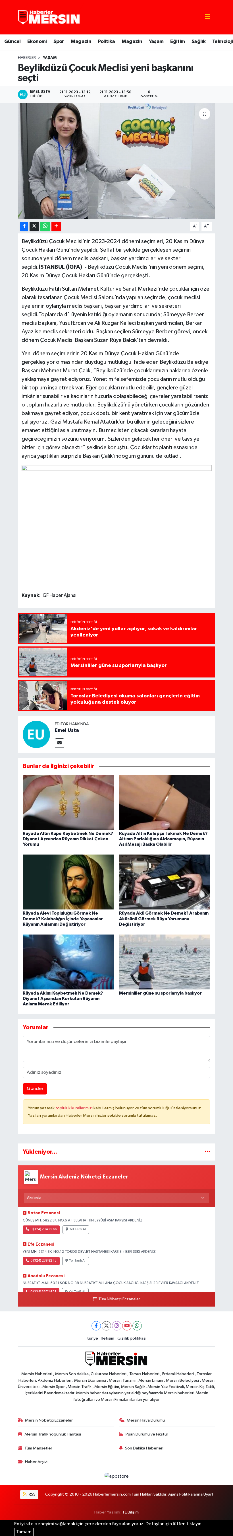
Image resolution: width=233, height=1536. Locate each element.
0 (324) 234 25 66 (43, 1229)
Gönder (35, 1088)
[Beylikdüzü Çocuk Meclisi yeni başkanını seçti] (116, 161)
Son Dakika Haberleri (144, 1448)
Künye (92, 1338)
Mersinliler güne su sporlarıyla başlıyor (160, 993)
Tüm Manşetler (38, 1448)
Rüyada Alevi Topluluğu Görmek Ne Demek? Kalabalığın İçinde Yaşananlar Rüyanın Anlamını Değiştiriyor (63, 918)
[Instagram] (116, 1325)
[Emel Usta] (36, 734)
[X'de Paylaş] (34, 226)
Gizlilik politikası (131, 1338)
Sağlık (198, 41)
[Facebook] (96, 1325)
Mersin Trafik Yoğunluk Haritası (52, 1434)
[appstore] (116, 1476)
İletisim (107, 1338)
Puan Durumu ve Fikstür (147, 1434)
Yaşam (156, 41)
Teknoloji (222, 41)
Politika (106, 41)
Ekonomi (37, 41)
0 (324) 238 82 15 (43, 1260)
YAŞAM (50, 58)
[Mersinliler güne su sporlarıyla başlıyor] (165, 961)
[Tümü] (207, 1151)
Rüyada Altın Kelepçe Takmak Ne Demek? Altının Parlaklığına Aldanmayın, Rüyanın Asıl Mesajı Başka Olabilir (163, 839)
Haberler (27, 58)
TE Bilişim (130, 1512)
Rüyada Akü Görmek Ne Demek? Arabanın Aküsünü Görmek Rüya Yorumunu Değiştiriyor (164, 918)
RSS (32, 1494)
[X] (106, 1325)
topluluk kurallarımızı (74, 1108)
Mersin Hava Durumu (146, 1420)
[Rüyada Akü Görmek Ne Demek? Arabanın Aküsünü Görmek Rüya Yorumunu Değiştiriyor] (165, 882)
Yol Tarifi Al (77, 1229)
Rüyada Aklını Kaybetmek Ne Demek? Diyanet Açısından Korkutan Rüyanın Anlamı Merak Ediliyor (63, 998)
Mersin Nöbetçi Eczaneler (49, 1420)
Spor (58, 41)
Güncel (12, 41)
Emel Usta (67, 730)
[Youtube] (127, 1325)
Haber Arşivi (36, 1462)
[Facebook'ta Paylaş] (24, 226)
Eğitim (177, 41)
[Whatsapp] (137, 1325)
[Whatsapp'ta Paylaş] (45, 226)
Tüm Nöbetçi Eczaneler (119, 1299)
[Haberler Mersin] (49, 17)
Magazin (81, 41)
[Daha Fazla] (56, 226)
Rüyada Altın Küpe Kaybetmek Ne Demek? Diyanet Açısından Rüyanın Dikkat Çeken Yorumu (68, 839)
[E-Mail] (59, 743)
